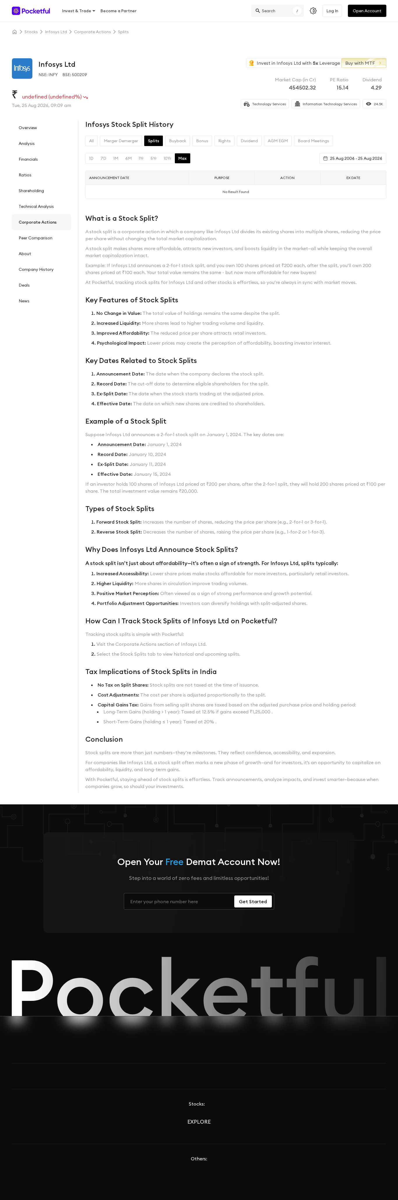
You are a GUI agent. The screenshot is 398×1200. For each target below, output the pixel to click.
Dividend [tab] (249, 140)
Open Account (367, 10)
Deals (24, 285)
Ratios (25, 175)
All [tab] (91, 140)
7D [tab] (103, 158)
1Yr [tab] (141, 158)
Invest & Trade (76, 10)
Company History (36, 269)
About (25, 253)
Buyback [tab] (177, 140)
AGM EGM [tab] (278, 140)
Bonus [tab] (202, 140)
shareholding (31, 190)
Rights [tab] (224, 140)
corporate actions (92, 31)
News (24, 300)
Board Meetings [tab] (313, 140)
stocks (31, 31)
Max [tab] (182, 158)
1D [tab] (91, 158)
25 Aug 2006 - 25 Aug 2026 (356, 158)
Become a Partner (119, 10)
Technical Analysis (36, 206)
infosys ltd (56, 31)
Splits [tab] (153, 140)
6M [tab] (128, 158)
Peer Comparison (35, 238)
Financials (28, 159)
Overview (28, 127)
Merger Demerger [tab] (121, 140)
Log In (332, 10)
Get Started (253, 901)
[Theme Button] (313, 10)
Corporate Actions (38, 222)
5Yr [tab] (154, 158)
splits (123, 31)
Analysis (27, 143)
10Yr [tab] (167, 158)
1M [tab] (115, 158)
